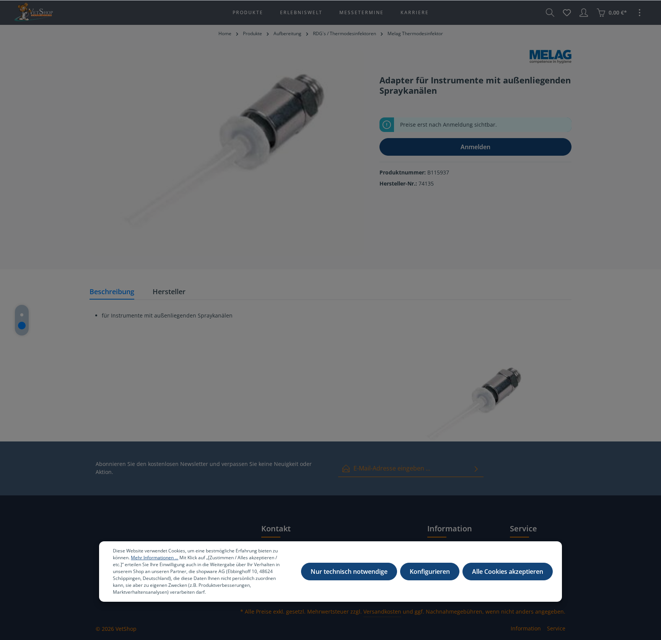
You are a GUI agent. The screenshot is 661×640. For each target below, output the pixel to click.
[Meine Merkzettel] (567, 12)
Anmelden (475, 147)
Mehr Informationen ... (154, 557)
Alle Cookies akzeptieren (507, 571)
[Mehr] (639, 12)
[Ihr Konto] (583, 12)
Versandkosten (382, 611)
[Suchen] (550, 12)
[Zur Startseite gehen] (33, 13)
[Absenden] (476, 468)
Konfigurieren (430, 571)
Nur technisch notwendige (349, 571)
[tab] (112, 292)
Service (556, 628)
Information (526, 628)
